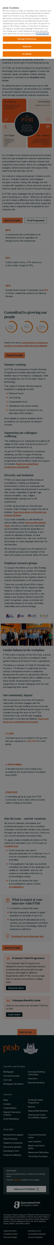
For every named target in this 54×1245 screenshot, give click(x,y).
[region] (27, 29)
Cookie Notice (42, 34)
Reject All (27, 46)
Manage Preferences (27, 39)
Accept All (27, 54)
